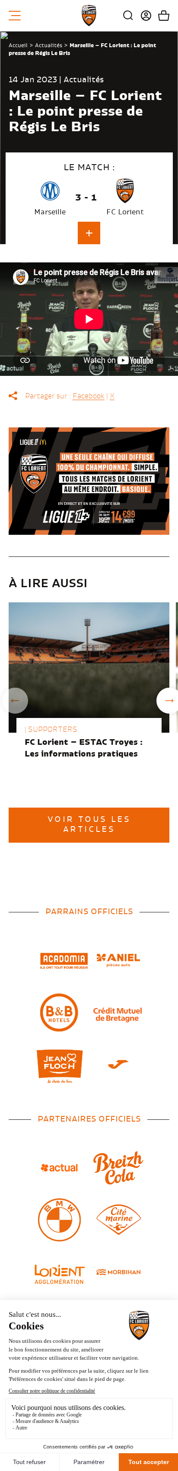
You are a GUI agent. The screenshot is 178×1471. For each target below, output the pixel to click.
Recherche (128, 15)
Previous (15, 701)
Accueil (18, 45)
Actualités (48, 45)
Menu (18, 15)
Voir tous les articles (89, 825)
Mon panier (160, 15)
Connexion (143, 15)
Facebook (89, 396)
